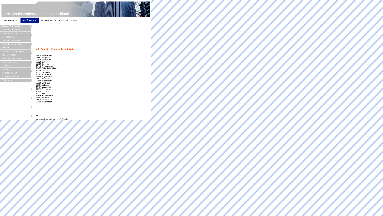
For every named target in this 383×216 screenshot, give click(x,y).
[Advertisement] (90, 37)
